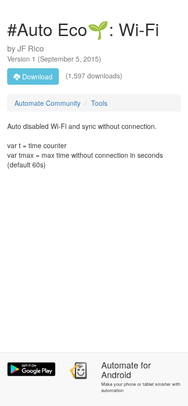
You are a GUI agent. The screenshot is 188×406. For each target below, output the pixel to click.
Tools (99, 103)
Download (36, 76)
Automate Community (47, 103)
